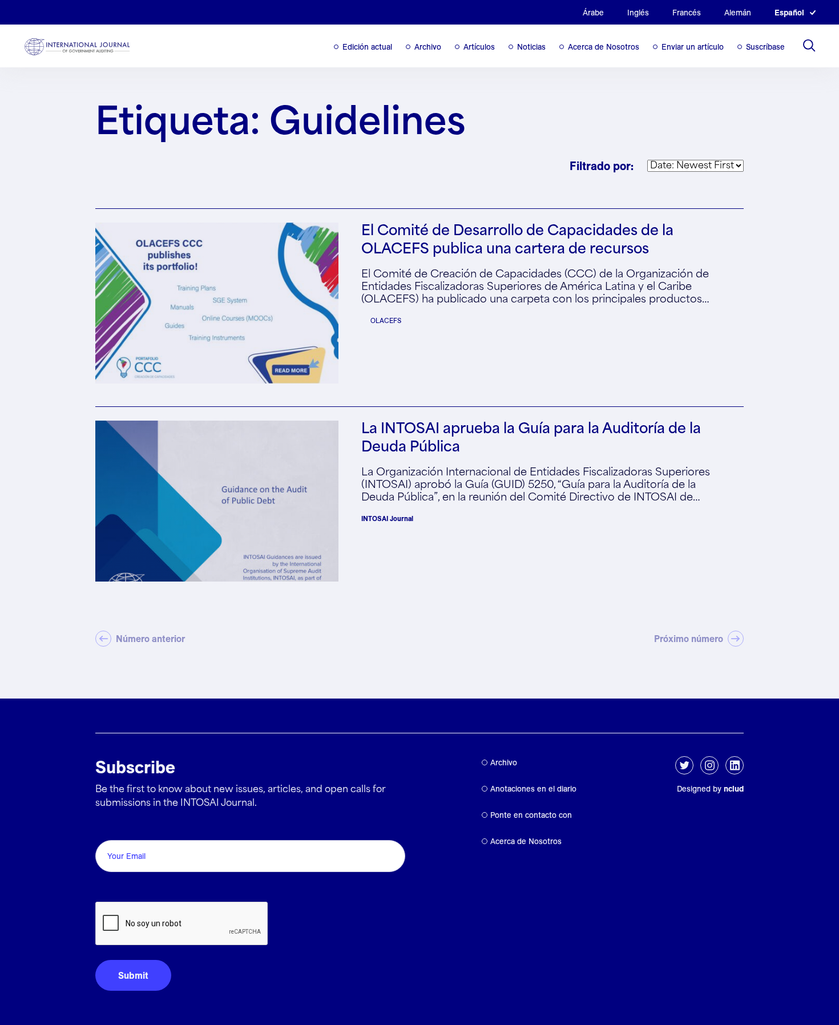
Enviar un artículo (692, 47)
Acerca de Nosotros (603, 47)
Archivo (427, 47)
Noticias (531, 47)
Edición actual (367, 47)
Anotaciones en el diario (533, 789)
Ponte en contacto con (531, 815)
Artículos (479, 47)
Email (109, 827)
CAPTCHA (122, 889)
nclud (734, 789)
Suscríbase (765, 47)
